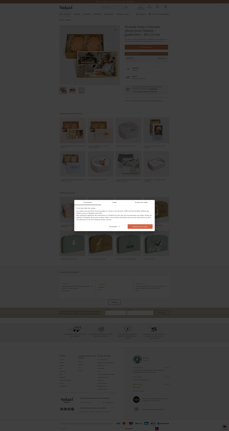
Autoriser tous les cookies (140, 226)
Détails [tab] (114, 202)
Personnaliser (113, 226)
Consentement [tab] (87, 202)
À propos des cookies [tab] (141, 202)
